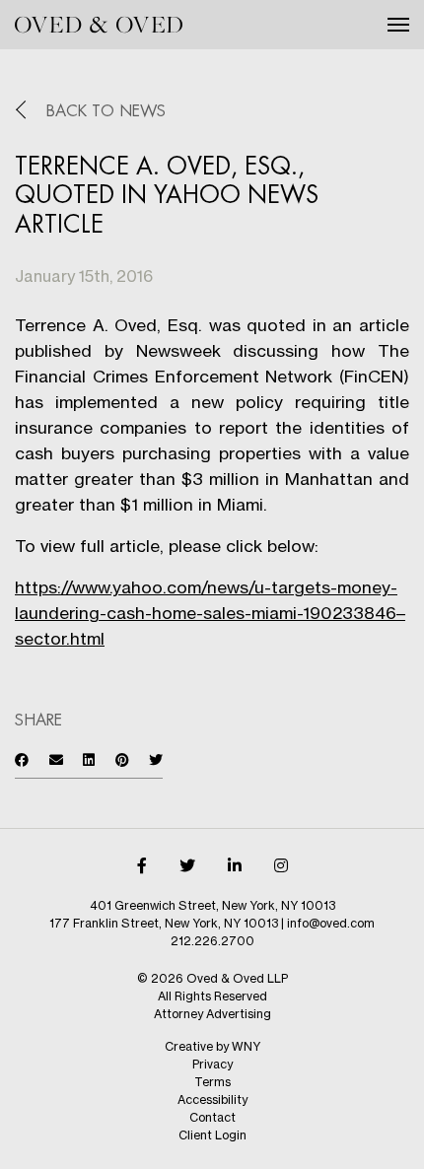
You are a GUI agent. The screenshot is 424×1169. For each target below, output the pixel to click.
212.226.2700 (212, 940)
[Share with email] (56, 759)
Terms (212, 1081)
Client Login (212, 1135)
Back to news (106, 111)
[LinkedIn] (235, 865)
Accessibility (212, 1099)
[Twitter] (187, 865)
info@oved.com (331, 923)
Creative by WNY (212, 1046)
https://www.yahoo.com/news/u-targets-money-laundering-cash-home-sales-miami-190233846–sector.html (210, 613)
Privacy (212, 1064)
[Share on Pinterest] (122, 759)
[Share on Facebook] (22, 759)
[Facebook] (142, 865)
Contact (212, 1117)
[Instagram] (281, 865)
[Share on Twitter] (156, 759)
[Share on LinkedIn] (89, 759)
